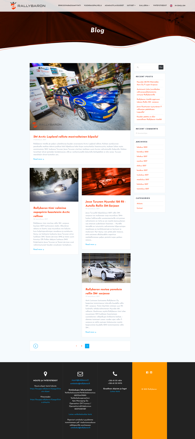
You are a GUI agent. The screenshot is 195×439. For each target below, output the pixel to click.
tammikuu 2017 (143, 189)
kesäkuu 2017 (142, 170)
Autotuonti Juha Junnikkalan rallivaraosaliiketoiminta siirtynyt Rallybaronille (148, 92)
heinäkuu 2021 (142, 152)
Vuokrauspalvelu (93, 5)
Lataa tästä (115, 391)
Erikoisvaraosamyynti (69, 5)
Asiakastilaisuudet (114, 5)
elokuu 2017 (141, 166)
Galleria (143, 5)
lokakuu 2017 (142, 156)
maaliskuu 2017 (143, 180)
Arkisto (140, 204)
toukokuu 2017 (143, 175)
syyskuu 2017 (142, 161)
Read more (37, 159)
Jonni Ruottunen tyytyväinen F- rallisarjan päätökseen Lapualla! (149, 109)
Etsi (160, 67)
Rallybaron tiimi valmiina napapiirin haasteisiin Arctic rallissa (51, 212)
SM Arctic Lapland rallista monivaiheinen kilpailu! (65, 137)
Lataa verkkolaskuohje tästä (80, 414)
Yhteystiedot (160, 5)
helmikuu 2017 (142, 184)
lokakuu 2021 (142, 147)
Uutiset (130, 5)
